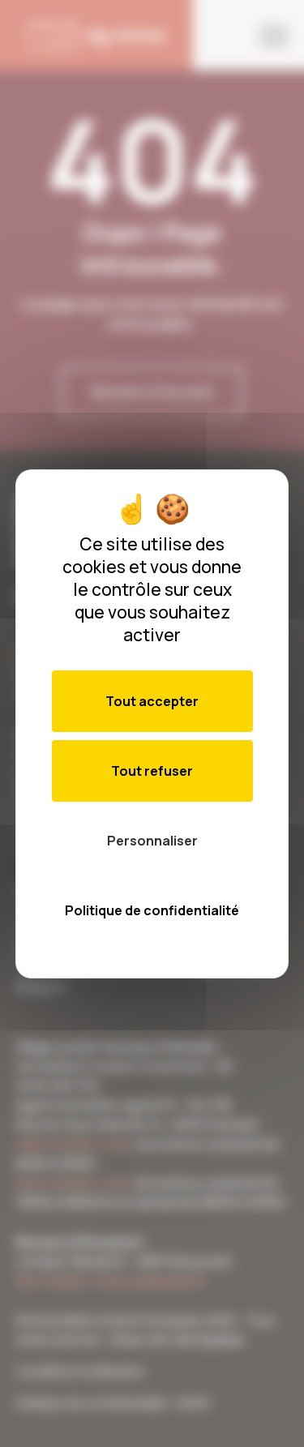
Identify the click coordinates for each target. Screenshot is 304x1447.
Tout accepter (152, 701)
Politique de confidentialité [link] (152, 910)
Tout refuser (152, 771)
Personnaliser (152, 841)
